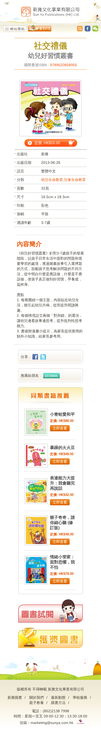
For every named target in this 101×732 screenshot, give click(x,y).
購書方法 (58, 703)
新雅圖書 (15, 697)
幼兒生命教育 (52, 180)
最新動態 (58, 697)
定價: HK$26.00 (47, 143)
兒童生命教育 (75, 180)
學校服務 (80, 697)
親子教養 (36, 703)
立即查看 (60, 428)
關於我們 (36, 697)
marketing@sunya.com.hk (52, 723)
